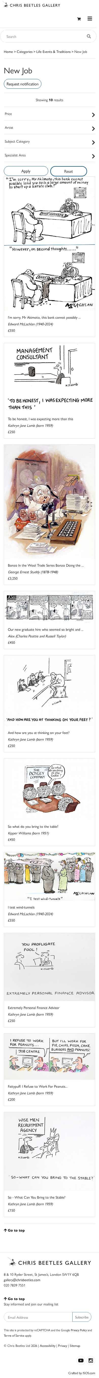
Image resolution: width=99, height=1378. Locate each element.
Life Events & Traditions (53, 51)
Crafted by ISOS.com (81, 1372)
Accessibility (47, 1345)
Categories (24, 51)
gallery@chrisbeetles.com (22, 1279)
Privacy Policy (79, 1330)
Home (8, 51)
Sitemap (75, 1345)
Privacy (62, 1345)
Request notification (23, 84)
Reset (68, 171)
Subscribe (82, 1316)
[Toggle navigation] (89, 18)
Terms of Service (14, 1335)
